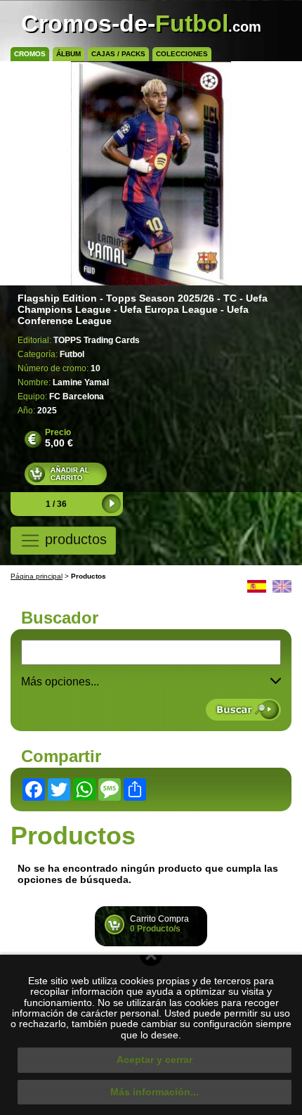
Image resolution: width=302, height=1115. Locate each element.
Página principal (37, 576)
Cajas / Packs (118, 54)
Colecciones (182, 54)
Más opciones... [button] (60, 682)
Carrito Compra (159, 924)
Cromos (30, 54)
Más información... (154, 1091)
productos (74, 540)
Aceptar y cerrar (154, 1059)
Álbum (68, 54)
